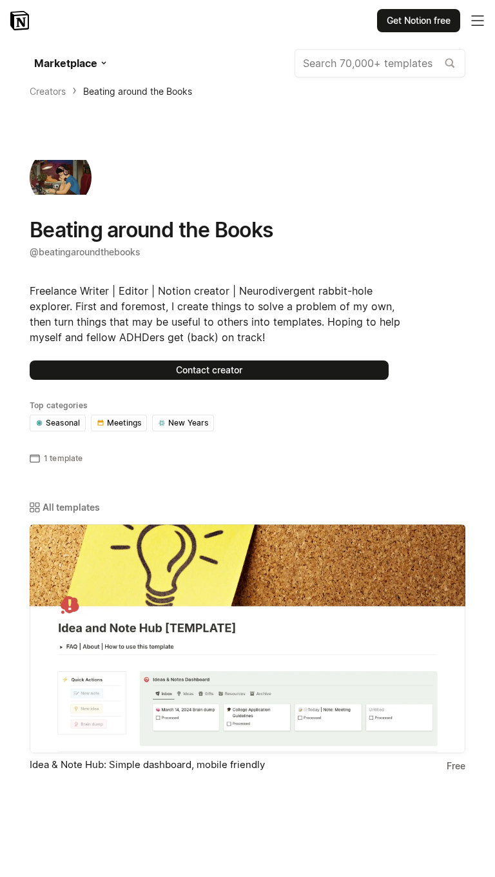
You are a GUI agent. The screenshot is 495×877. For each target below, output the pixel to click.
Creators (48, 91)
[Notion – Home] (21, 21)
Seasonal (63, 423)
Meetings (124, 423)
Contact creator (209, 369)
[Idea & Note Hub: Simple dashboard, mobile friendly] (247, 638)
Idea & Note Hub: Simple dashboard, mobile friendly (147, 764)
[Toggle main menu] (477, 20)
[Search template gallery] (450, 63)
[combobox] (380, 63)
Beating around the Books (137, 91)
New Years (188, 423)
